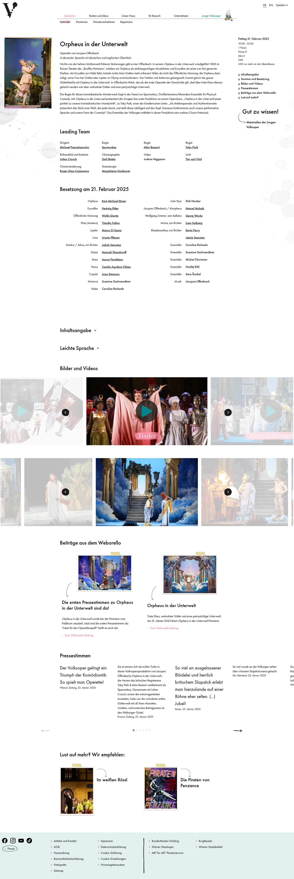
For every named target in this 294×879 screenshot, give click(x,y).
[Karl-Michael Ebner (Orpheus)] (58, 491)
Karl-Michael (114, 201)
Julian (68, 159)
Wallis (110, 216)
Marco (111, 230)
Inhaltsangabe (250, 74)
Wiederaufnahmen (104, 22)
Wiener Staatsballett (211, 847)
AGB (57, 847)
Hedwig (110, 208)
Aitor (152, 147)
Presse (11, 848)
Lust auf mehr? (249, 97)
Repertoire (126, 22)
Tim (194, 159)
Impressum (107, 841)
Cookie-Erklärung (111, 853)
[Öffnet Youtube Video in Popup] (146, 411)
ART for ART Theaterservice (167, 853)
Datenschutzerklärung (113, 847)
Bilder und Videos (252, 83)
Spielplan (70, 16)
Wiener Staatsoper (163, 847)
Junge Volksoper (211, 16)
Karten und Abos (98, 16)
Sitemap (58, 871)
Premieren (82, 22)
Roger (74, 171)
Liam (194, 223)
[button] (65, 412)
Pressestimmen (249, 88)
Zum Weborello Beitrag (79, 635)
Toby (192, 147)
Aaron (112, 259)
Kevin (193, 230)
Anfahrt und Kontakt (65, 841)
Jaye (110, 274)
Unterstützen (181, 16)
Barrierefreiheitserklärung (68, 859)
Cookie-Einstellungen (113, 859)
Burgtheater (205, 841)
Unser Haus (128, 16)
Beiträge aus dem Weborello (258, 93)
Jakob (111, 245)
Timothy (111, 223)
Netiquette (60, 865)
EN (271, 5)
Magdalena (116, 171)
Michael (74, 147)
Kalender (65, 22)
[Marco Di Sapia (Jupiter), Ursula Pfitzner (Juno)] (147, 491)
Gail (109, 159)
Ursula (111, 237)
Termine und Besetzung (255, 79)
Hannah (114, 252)
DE (264, 5)
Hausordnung (61, 853)
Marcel (195, 208)
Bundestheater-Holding (165, 841)
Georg (194, 216)
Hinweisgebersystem (113, 865)
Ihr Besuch (154, 16)
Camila (116, 267)
